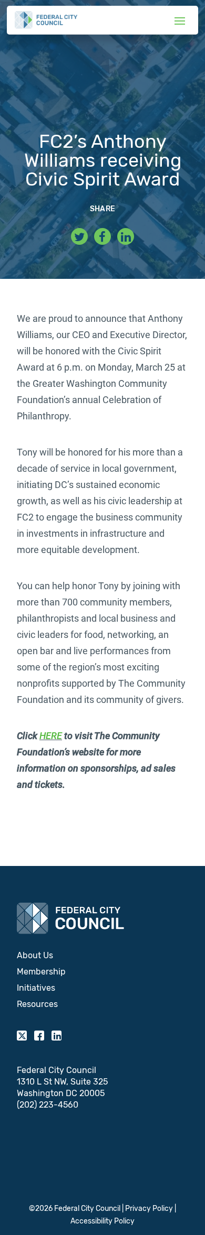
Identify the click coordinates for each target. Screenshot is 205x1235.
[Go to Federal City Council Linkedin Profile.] (125, 236)
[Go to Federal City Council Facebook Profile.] (102, 236)
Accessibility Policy (102, 1221)
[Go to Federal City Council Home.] (46, 20)
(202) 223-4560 (47, 1105)
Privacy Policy (149, 1208)
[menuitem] (102, 955)
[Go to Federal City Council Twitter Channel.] (79, 236)
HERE (50, 735)
